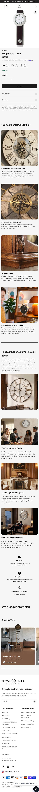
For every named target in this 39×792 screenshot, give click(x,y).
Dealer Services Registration (26, 716)
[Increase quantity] (11, 79)
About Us (5, 712)
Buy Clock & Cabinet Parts (10, 734)
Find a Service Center (8, 727)
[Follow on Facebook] (3, 766)
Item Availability (26, 727)
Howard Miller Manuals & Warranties (9, 723)
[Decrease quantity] (4, 79)
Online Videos (6, 737)
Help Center (5, 715)
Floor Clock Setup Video (9, 740)
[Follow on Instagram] (8, 766)
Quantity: (4, 75)
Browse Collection (11, 662)
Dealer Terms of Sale (27, 724)
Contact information (17, 786)
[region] (19, 235)
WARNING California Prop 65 (9, 748)
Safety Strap (5, 743)
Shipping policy (6, 786)
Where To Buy (6, 730)
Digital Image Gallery (27, 721)
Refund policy (5, 785)
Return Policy (6, 719)
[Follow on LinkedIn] (13, 766)
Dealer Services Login (28, 712)
